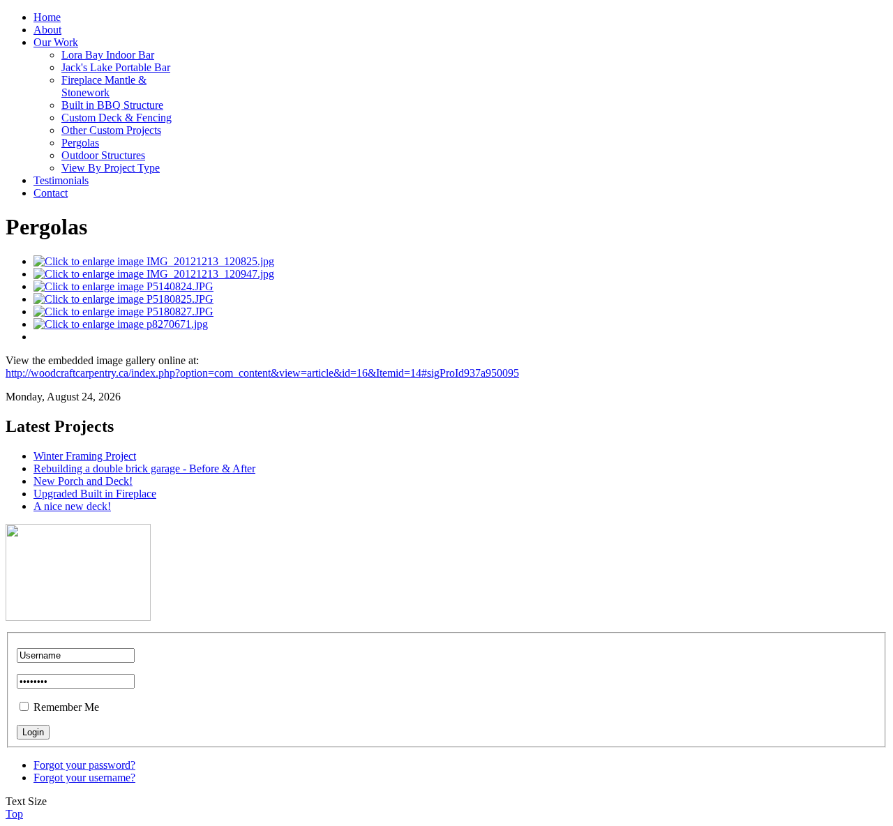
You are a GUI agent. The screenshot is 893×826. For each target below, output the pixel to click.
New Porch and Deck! (83, 481)
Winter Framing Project (84, 456)
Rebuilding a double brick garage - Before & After (144, 468)
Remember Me (66, 707)
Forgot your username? (84, 777)
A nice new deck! (72, 506)
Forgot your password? (84, 765)
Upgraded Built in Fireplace (94, 494)
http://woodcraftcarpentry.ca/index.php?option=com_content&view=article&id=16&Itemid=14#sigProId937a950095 (262, 373)
